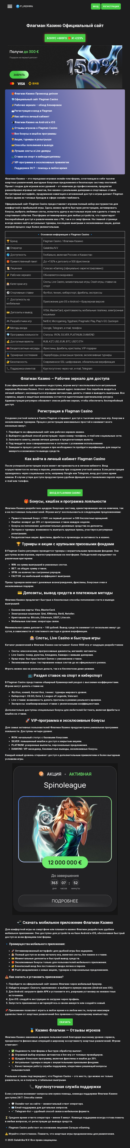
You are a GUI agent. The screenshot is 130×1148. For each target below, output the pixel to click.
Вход (96, 6)
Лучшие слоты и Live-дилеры (32, 150)
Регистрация (111, 6)
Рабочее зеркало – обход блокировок (38, 105)
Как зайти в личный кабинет (31, 116)
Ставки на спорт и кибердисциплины (37, 156)
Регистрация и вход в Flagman (33, 110)
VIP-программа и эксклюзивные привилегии (41, 162)
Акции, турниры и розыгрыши (32, 139)
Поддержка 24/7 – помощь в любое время (40, 168)
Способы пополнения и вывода (33, 145)
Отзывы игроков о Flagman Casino (35, 128)
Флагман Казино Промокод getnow (36, 93)
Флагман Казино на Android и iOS (34, 122)
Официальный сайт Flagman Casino (36, 99)
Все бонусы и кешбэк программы (35, 133)
